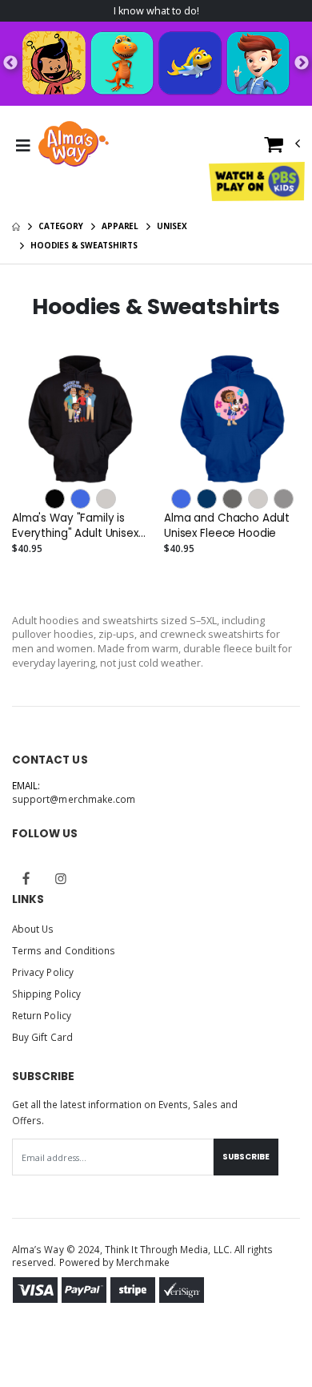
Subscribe (246, 1156)
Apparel (120, 226)
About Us (33, 928)
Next (302, 63)
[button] (282, 148)
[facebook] (26, 878)
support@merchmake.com (73, 798)
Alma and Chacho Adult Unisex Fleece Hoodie (227, 525)
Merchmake (143, 1262)
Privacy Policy (43, 972)
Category (60, 226)
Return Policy (41, 1015)
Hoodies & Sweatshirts (84, 245)
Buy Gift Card (42, 1036)
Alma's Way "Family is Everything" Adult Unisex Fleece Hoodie (75, 525)
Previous (10, 63)
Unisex (171, 226)
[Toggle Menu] (23, 146)
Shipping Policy (46, 993)
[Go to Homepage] (74, 146)
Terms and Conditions (63, 950)
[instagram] (60, 878)
